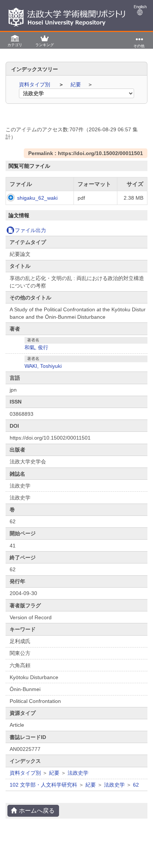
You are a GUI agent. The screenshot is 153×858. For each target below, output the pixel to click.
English (140, 6)
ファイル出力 (30, 230)
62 (136, 785)
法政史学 (78, 773)
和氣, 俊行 (36, 347)
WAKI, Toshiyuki (43, 366)
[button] (15, 40)
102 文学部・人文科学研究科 (43, 785)
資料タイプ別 (35, 84)
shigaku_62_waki (37, 198)
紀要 (76, 84)
